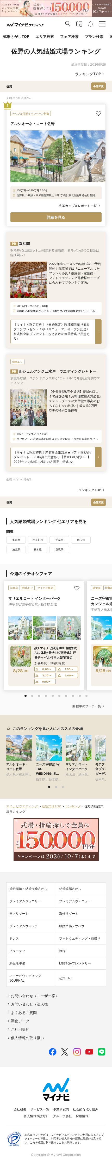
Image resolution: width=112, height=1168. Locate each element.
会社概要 (20, 1109)
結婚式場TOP (51, 806)
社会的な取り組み (85, 1109)
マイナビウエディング (22, 806)
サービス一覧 (39, 1109)
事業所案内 (61, 1109)
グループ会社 (62, 1116)
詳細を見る (56, 217)
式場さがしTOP (16, 36)
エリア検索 (44, 36)
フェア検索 (69, 36)
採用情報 (82, 1116)
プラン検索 (94, 36)
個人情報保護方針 (36, 1116)
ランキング (73, 806)
